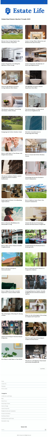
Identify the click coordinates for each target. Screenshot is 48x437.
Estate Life (28, 11)
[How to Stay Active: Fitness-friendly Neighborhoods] (12, 237)
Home (3, 381)
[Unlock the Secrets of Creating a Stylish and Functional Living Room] (35, 214)
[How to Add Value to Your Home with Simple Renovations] (12, 144)
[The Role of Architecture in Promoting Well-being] (35, 123)
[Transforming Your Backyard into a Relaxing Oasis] (35, 237)
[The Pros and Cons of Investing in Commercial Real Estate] (35, 329)
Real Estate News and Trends (8, 418)
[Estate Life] (8, 11)
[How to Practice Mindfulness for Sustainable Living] (12, 214)
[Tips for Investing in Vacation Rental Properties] (12, 328)
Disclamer (4, 386)
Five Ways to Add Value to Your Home (12, 359)
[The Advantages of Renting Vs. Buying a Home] (12, 305)
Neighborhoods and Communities (9, 411)
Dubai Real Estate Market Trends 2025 (16, 19)
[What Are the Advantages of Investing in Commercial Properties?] (35, 306)
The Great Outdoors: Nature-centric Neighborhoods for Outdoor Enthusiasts (12, 177)
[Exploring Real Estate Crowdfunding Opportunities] (12, 191)
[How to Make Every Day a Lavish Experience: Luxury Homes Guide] (12, 282)
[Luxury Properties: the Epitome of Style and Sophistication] (35, 55)
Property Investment (6, 413)
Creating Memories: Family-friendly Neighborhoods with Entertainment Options (35, 292)
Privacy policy (4, 388)
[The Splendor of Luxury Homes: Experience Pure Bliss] (35, 77)
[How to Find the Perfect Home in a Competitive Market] (35, 259)
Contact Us (4, 383)
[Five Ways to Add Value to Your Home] (12, 350)
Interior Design (5, 406)
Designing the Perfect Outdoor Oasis (12, 132)
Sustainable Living (5, 421)
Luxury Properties (5, 408)
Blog (2, 398)
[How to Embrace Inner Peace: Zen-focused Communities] (35, 191)
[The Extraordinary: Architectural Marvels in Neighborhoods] (35, 100)
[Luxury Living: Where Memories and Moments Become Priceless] (35, 32)
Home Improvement (6, 403)
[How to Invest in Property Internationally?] (12, 259)
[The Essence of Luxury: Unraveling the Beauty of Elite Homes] (12, 100)
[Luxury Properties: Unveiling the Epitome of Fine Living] (12, 55)
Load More (42, 368)
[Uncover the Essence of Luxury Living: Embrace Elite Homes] (12, 77)
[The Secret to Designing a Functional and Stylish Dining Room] (35, 352)
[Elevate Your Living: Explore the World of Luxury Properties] (12, 32)
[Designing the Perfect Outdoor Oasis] (12, 123)
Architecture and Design (7, 396)
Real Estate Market (6, 416)
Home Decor (4, 401)
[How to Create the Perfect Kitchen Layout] (35, 146)
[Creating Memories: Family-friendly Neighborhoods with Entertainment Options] (35, 282)
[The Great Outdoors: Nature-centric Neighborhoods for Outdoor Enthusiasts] (12, 167)
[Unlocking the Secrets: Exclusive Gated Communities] (35, 168)
